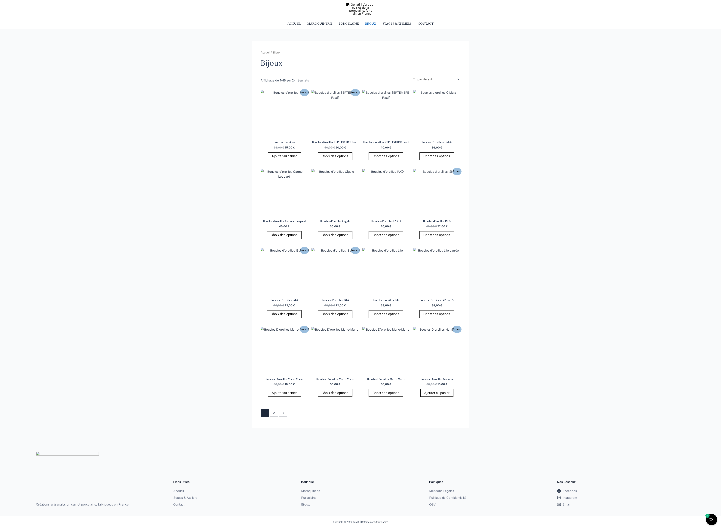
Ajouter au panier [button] (284, 156)
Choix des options (335, 156)
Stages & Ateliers (397, 23)
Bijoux (370, 23)
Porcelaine (349, 23)
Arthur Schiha (381, 522)
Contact (426, 23)
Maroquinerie (320, 23)
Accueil (294, 23)
